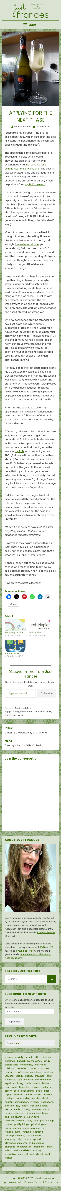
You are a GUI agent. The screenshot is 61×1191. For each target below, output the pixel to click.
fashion (46, 1083)
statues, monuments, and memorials (24, 1143)
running (27, 1131)
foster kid (24, 1087)
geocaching (27, 1090)
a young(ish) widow (25, 951)
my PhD (19, 451)
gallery (8, 1090)
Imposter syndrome (27, 244)
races (26, 1128)
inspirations (47, 1102)
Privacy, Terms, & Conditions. (41, 1182)
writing (8, 1158)
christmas (43, 1068)
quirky (8, 1128)
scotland (38, 1131)
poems (8, 1124)
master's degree (38, 1105)
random (35, 1128)
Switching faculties (15, 632)
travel (50, 1146)
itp (17, 1105)
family (36, 1083)
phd (15, 715)
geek (16, 1090)
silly (19, 1139)
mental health (12, 1109)
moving (26, 1109)
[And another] (39, 625)
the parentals (24, 1146)
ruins (17, 1131)
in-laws (34, 1102)
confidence (39, 711)
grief (46, 1090)
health (28, 1094)
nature (8, 1113)
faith (28, 1083)
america (9, 1057)
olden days (33, 1116)
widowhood (36, 1154)
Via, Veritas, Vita (13, 653)
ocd (7, 1116)
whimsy (37, 1150)
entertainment (43, 1079)
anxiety (19, 1057)
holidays (9, 1098)
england (28, 1079)
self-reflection (34, 1135)
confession (22, 1072)
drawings (39, 1075)
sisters (27, 1139)
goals (48, 711)
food (14, 1087)
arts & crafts (32, 1057)
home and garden (25, 1098)
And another (35, 632)
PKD (42, 947)
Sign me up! (14, 1021)
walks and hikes (22, 1150)
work (20, 715)
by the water (34, 1061)
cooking (48, 1072)
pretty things (21, 1124)
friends (35, 1087)
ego (20, 1079)
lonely (25, 1105)
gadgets (46, 1087)
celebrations (26, 711)
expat (8, 1083)
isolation (9, 1105)
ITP (51, 947)
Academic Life (22, 708)
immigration (21, 1102)
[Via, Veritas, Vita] (15, 646)
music (46, 1109)
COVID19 (9, 1075)
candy (46, 1061)
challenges (40, 1064)
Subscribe (47, 693)
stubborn (10, 1146)
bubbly (16, 711)
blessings (10, 1061)
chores (32, 1068)
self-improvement (14, 1135)
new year (19, 1113)
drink (49, 1075)
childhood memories (15, 1068)
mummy (36, 1109)
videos (8, 1150)
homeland (42, 1098)
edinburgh (10, 1079)
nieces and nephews (37, 1113)
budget (21, 1061)
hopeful (9, 715)
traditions (39, 1146)
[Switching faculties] (15, 625)
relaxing (9, 1131)
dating (28, 1075)
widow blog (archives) (16, 1154)
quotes (17, 1128)
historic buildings (43, 1094)
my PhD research (35, 184)
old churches (18, 1116)
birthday (46, 1057)
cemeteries (26, 1064)
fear (7, 1087)
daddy (19, 1075)
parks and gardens (15, 1120)
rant (44, 1128)
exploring (18, 1083)
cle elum (9, 1072)
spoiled (37, 1139)
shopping (10, 1139)
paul (29, 1120)
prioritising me (39, 1124)
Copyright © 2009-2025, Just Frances (28, 1178)
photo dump (47, 1120)
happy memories (14, 1094)
